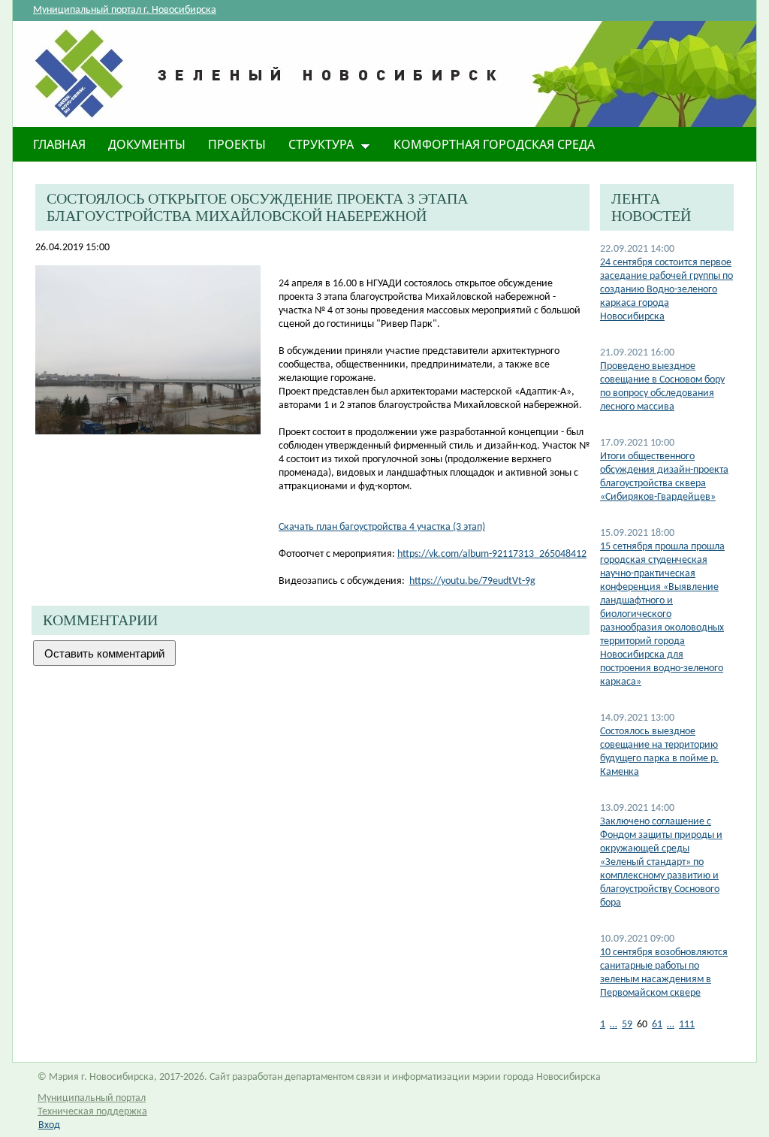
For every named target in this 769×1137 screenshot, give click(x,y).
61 (657, 1024)
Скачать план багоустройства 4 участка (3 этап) (382, 527)
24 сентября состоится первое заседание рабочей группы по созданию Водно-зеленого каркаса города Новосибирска (666, 289)
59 (627, 1024)
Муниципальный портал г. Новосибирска (124, 10)
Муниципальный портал (92, 1098)
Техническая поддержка (92, 1111)
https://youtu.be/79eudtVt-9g (472, 581)
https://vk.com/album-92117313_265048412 (492, 554)
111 (687, 1024)
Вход (49, 1125)
